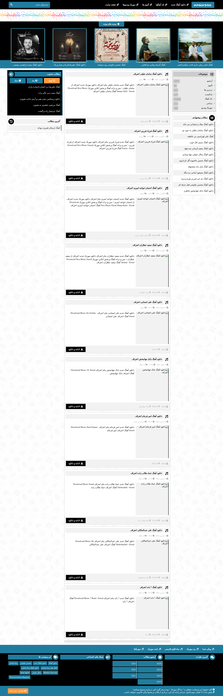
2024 (159, 669)
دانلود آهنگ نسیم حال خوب (202, 142)
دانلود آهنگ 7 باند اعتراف (151, 587)
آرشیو (141, 79)
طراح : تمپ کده (16, 691)
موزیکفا (137, 649)
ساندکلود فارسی (172, 649)
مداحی (209, 103)
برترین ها (208, 90)
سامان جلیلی (144, 121)
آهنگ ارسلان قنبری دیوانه (49, 128)
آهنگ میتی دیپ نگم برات (49, 93)
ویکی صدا (206, 649)
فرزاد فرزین (144, 178)
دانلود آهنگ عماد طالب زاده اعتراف (146, 473)
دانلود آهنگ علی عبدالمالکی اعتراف (146, 530)
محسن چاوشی (25, 663)
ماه (33, 81)
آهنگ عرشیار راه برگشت (49, 111)
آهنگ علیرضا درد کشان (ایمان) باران (44, 87)
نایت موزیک (153, 649)
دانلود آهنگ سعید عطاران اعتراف (147, 245)
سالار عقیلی (36, 673)
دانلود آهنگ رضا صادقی (30, 668)
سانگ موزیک (176, 689)
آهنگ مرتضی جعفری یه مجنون (46, 105)
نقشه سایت (110, 4)
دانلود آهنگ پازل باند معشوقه (201, 166)
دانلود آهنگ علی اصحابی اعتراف (148, 302)
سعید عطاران (144, 292)
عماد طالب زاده (143, 520)
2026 (159, 663)
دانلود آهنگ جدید (178, 4)
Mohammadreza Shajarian (19, 677)
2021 (133, 675)
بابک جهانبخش (144, 406)
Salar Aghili (25, 673)
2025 (133, 663)
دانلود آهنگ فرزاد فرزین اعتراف (148, 131)
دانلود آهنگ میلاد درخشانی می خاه (198, 124)
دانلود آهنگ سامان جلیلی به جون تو (198, 130)
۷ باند (147, 635)
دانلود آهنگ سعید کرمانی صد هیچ (199, 148)
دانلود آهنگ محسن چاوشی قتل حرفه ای (196, 185)
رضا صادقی (13, 663)
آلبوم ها (145, 4)
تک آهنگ (142, 365)
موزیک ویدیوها (129, 4)
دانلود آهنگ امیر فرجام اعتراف (148, 416)
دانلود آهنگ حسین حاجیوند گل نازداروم (196, 160)
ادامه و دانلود (74, 121)
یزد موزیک (191, 649)
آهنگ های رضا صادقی (49, 668)
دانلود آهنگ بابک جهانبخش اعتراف (147, 359)
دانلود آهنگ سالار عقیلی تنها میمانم (198, 154)
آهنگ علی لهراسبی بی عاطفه (200, 136)
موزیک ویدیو (206, 108)
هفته (50, 81)
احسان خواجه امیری (142, 235)
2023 (133, 669)
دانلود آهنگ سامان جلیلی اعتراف (147, 74)
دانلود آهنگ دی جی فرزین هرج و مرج (197, 178)
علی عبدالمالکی (143, 578)
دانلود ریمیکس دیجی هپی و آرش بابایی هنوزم (40, 99)
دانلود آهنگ (53, 663)
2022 (159, 675)
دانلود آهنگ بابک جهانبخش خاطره (199, 191)
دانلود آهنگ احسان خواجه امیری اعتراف (144, 188)
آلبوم (210, 85)
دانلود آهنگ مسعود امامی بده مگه (199, 172)
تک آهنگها (160, 4)
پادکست (208, 94)
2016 (159, 681)
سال (16, 81)
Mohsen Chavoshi (50, 673)
